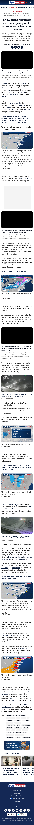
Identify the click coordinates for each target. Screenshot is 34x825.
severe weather (9, 110)
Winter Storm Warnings (9, 505)
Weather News (13, 7)
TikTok (24, 810)
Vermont (8, 509)
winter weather (25, 178)
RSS (28, 810)
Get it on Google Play (22, 814)
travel (9, 90)
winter (5, 83)
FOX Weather (26, 44)
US (28, 717)
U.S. (10, 92)
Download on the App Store (11, 814)
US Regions (9, 720)
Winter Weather (11, 717)
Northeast (4, 88)
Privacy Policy (17, 793)
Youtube (17, 810)
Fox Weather (17, 2)
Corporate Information (17, 804)
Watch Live (4, 7)
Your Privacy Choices (19, 798)
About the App (17, 790)
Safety (18, 730)
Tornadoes (9, 727)
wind (10, 698)
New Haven (18, 557)
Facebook (12, 47)
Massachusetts (19, 735)
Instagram (13, 810)
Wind (18, 725)
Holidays (26, 727)
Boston (10, 557)
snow (24, 83)
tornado (14, 700)
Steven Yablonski (11, 44)
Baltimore (4, 568)
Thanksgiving (13, 94)
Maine (29, 509)
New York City (6, 559)
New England (15, 103)
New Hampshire (17, 509)
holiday (3, 96)
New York (25, 730)
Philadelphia (22, 559)
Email (18, 47)
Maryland (18, 737)
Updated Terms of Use (17, 796)
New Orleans (22, 648)
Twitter (15, 47)
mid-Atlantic (21, 105)
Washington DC (27, 737)
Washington (16, 568)
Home (13, 730)
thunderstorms (6, 635)
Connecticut (27, 557)
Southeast (7, 107)
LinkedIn (20, 810)
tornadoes (27, 110)
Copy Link (22, 47)
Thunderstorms (26, 725)
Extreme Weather (20, 715)
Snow (18, 717)
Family (8, 730)
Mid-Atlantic (10, 722)
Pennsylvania (10, 737)
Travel (23, 717)
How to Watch (22, 7)
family (23, 92)
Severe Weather (11, 725)
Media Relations (17, 801)
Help (17, 806)
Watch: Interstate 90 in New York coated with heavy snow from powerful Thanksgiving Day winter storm (16, 348)
